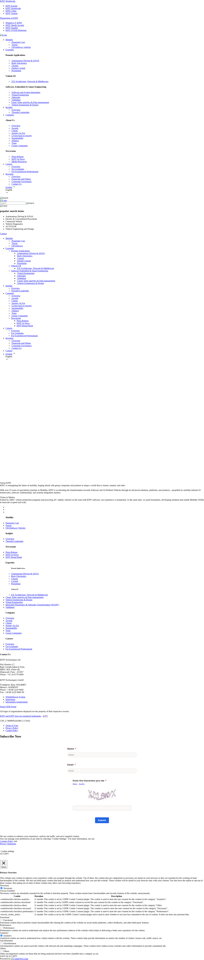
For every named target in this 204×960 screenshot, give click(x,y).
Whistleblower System (15, 697)
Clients (9, 623)
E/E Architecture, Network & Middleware (29, 595)
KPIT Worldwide (7, 1)
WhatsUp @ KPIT (14, 23)
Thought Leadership (14, 541)
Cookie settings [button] (7, 851)
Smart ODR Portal (8, 706)
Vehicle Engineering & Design (19, 600)
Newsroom (16, 318)
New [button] (75, 784)
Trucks (9, 525)
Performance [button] (5, 925)
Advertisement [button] (6, 940)
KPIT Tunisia (11, 13)
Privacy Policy (12, 728)
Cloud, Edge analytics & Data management (24, 597)
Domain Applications (20, 251)
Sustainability (11, 628)
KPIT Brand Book (25, 326)
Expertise (10, 50)
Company (10, 115)
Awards (9, 620)
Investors (9, 174)
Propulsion (16, 584)
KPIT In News (23, 323)
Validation (10, 607)
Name (70, 748)
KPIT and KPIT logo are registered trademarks (20, 716)
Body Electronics (18, 576)
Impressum (10, 699)
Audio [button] (82, 784)
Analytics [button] (4, 933)
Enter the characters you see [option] (88, 780)
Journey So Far (12, 625)
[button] (105, 190)
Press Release (23, 321)
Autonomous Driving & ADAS (25, 574)
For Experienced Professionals (19, 649)
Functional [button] (4, 917)
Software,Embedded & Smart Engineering (29, 271)
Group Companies (14, 633)
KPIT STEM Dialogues (16, 30)
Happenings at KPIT (9, 18)
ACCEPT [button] (4, 854)
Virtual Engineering (14, 602)
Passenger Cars (12, 523)
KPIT (45, 716)
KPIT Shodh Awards (15, 25)
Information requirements (17, 702)
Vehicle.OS (16, 266)
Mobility (9, 40)
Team (8, 630)
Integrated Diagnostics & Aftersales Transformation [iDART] (32, 605)
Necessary (7, 888)
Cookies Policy (6, 841)
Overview (10, 539)
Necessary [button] (4, 885)
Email (70, 764)
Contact (3, 233)
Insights (9, 107)
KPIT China (11, 11)
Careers (9, 164)
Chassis (14, 579)
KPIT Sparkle (12, 28)
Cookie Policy (12, 730)
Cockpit (14, 581)
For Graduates (12, 646)
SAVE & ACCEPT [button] (8, 956)
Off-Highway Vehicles (15, 528)
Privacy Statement (8, 844)
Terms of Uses (12, 725)
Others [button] (3, 948)
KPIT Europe (11, 6)
